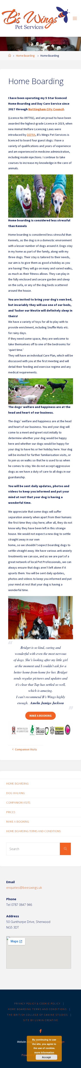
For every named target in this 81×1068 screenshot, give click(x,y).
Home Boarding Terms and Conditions (33, 831)
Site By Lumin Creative (40, 1020)
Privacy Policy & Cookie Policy (37, 1003)
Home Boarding (25, 56)
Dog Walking (15, 793)
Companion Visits (18, 802)
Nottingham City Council (46, 109)
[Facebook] (40, 1031)
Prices (10, 812)
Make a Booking (40, 716)
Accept (46, 1057)
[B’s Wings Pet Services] (36, 18)
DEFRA (31, 135)
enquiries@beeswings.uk (24, 888)
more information (44, 1052)
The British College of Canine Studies (37, 1014)
